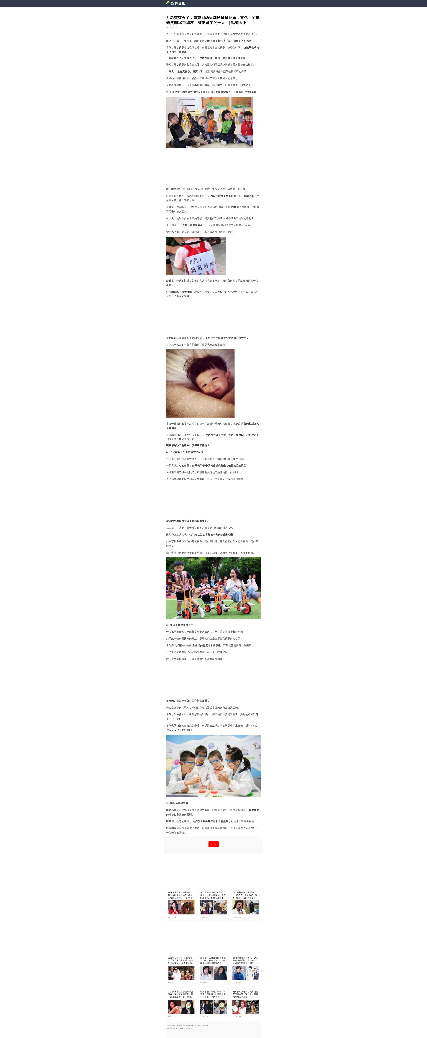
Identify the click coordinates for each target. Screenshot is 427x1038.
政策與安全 (178, 1029)
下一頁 (213, 844)
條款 (183, 1029)
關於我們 (170, 1029)
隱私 (187, 1029)
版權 (190, 1029)
